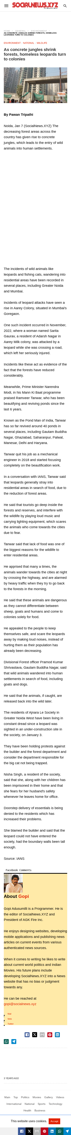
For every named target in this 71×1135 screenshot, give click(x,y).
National (28, 43)
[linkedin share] (57, 1034)
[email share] (42, 1034)
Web (10, 1019)
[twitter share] (34, 1034)
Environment (39, 31)
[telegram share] (13, 1041)
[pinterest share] (49, 1034)
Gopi (23, 896)
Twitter (11, 1024)
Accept (54, 1121)
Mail (9, 1014)
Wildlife (42, 43)
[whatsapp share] (6, 1041)
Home (7, 31)
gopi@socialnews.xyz (20, 1004)
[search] (65, 6)
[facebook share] (27, 1034)
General (20, 31)
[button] (35, 85)
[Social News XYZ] (35, 5)
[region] (35, 18)
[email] (37, 1131)
